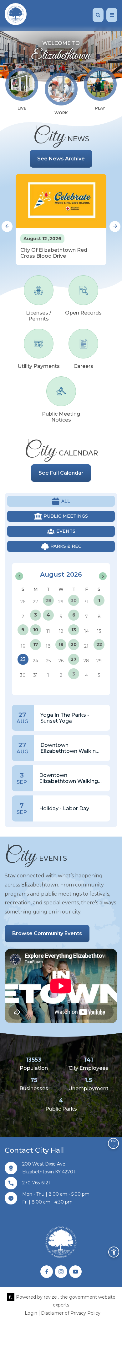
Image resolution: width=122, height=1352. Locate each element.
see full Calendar (61, 473)
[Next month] (103, 576)
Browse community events (47, 933)
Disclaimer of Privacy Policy (70, 1313)
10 (35, 630)
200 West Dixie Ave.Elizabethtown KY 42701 (48, 1168)
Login (31, 1313)
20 (74, 644)
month (94, 566)
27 (74, 659)
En (113, 1141)
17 (35, 644)
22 (99, 644)
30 (74, 600)
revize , (51, 1297)
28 (48, 600)
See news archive (61, 159)
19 (61, 644)
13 (73, 630)
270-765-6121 (36, 1183)
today (75, 566)
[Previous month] (19, 576)
